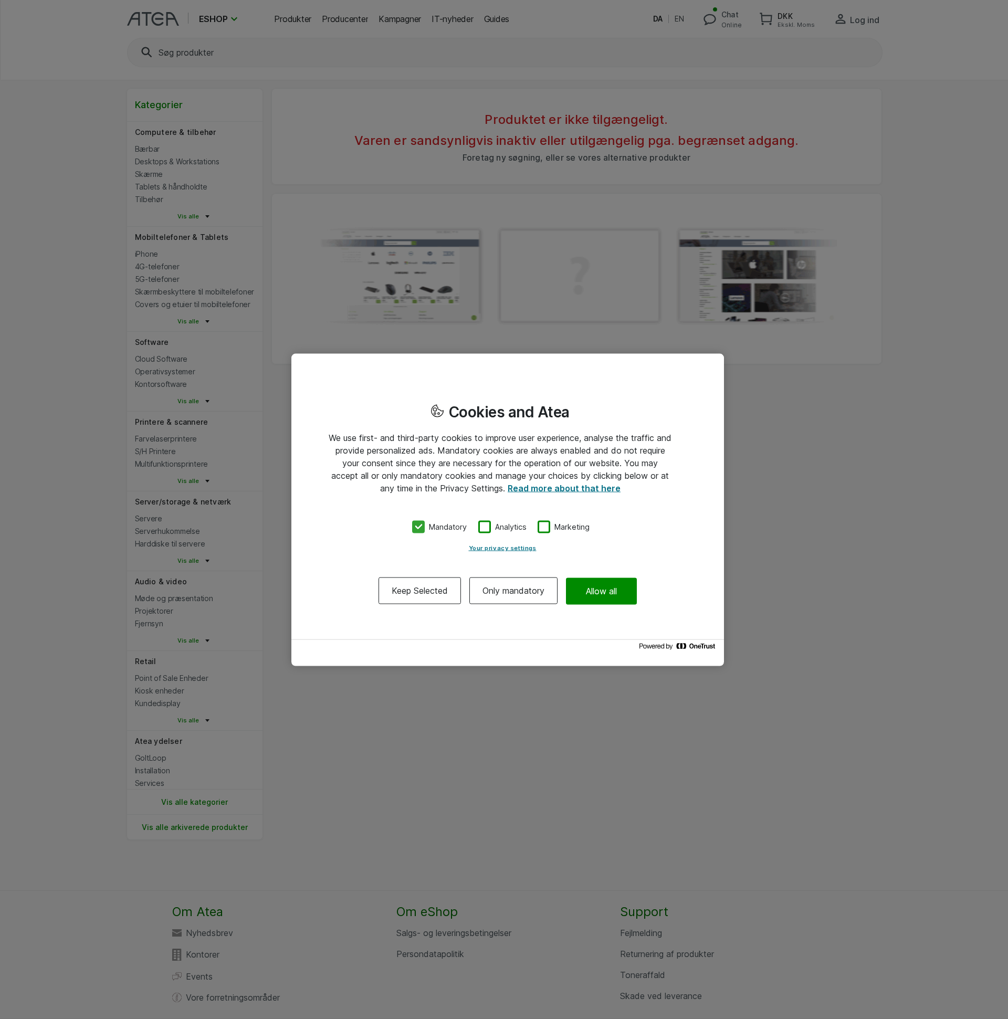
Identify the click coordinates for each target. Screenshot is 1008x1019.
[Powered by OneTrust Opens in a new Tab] (679, 648)
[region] (507, 509)
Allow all (601, 590)
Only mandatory (513, 590)
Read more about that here (564, 487)
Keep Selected (420, 590)
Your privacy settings (503, 548)
